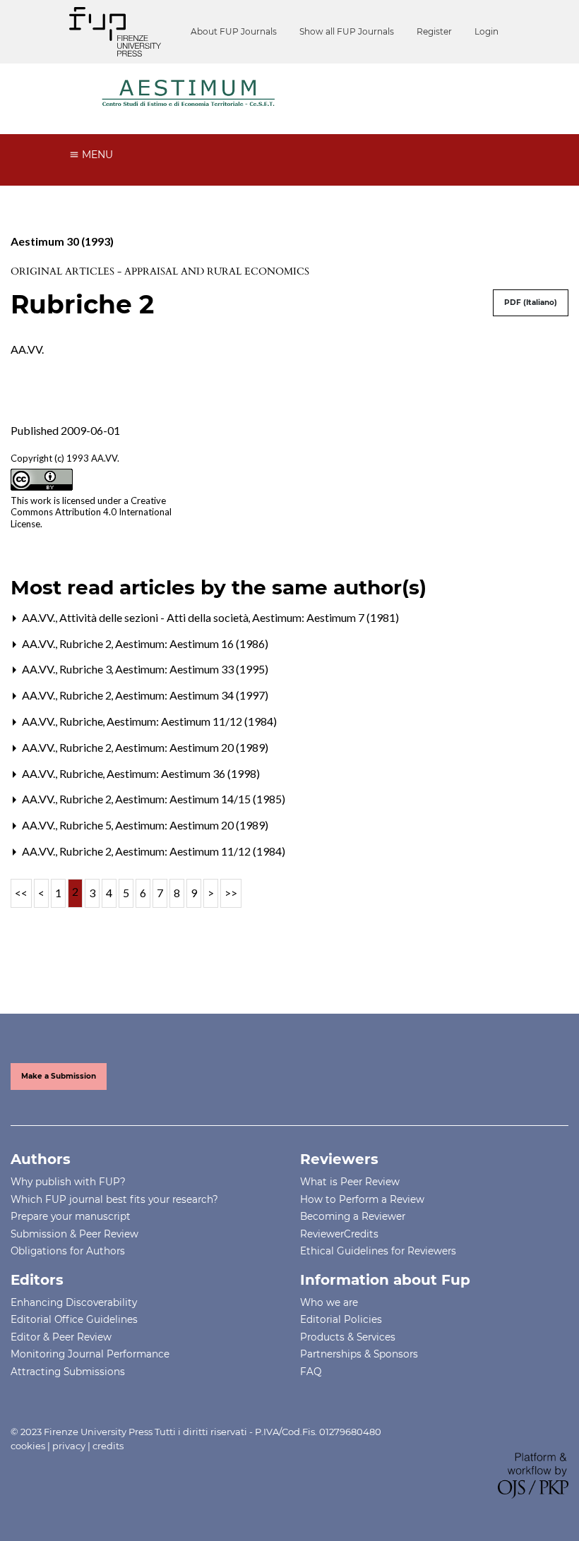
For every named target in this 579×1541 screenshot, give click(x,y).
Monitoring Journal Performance (90, 1354)
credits (108, 1445)
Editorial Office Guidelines (74, 1319)
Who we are (329, 1302)
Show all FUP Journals (346, 31)
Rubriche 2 (86, 643)
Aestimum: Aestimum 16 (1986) (191, 643)
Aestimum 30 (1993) (62, 241)
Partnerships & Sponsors (359, 1354)
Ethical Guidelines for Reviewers (378, 1251)
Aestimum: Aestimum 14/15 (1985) (200, 798)
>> (231, 892)
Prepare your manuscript (71, 1216)
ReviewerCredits (339, 1234)
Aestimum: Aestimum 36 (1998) (183, 773)
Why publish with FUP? (68, 1181)
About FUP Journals (234, 31)
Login (486, 31)
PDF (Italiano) (530, 302)
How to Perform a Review (362, 1199)
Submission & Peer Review (74, 1234)
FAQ (310, 1371)
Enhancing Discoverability (74, 1302)
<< (21, 892)
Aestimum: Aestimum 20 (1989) (191, 747)
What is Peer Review (350, 1181)
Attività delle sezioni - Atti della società (155, 617)
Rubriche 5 (86, 825)
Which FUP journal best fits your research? (114, 1199)
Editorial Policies (341, 1319)
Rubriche (82, 721)
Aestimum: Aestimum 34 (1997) (191, 695)
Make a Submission (58, 1076)
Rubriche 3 (86, 669)
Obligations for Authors (68, 1251)
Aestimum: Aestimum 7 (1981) (325, 617)
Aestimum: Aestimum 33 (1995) (191, 669)
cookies (28, 1445)
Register (434, 31)
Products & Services (347, 1337)
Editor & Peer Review (61, 1337)
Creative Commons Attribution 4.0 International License (91, 512)
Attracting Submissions (68, 1371)
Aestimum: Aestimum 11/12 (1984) (192, 721)
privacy (68, 1445)
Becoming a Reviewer (352, 1216)
